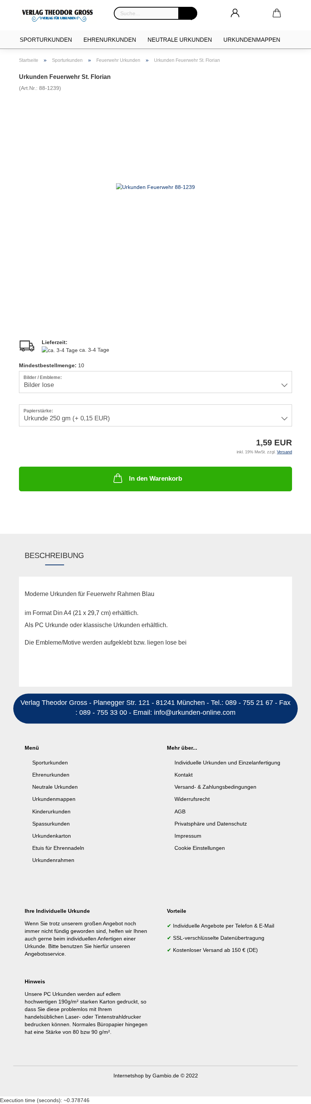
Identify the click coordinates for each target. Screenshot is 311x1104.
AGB (179, 811)
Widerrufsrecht (192, 799)
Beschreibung (54, 555)
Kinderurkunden (51, 811)
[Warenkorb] (277, 13)
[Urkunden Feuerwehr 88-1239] (155, 186)
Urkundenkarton (51, 836)
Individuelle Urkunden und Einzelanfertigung (227, 763)
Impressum (187, 836)
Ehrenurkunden (109, 39)
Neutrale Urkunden (180, 39)
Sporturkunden (46, 39)
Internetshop (128, 1076)
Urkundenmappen (251, 39)
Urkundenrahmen (53, 860)
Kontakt (183, 775)
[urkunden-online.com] (60, 15)
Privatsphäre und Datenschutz (210, 824)
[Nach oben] (290, 1093)
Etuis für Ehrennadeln (58, 848)
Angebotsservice (44, 954)
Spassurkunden (51, 824)
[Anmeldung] (235, 13)
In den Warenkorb (155, 478)
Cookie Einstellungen (199, 848)
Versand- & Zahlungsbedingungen (215, 787)
